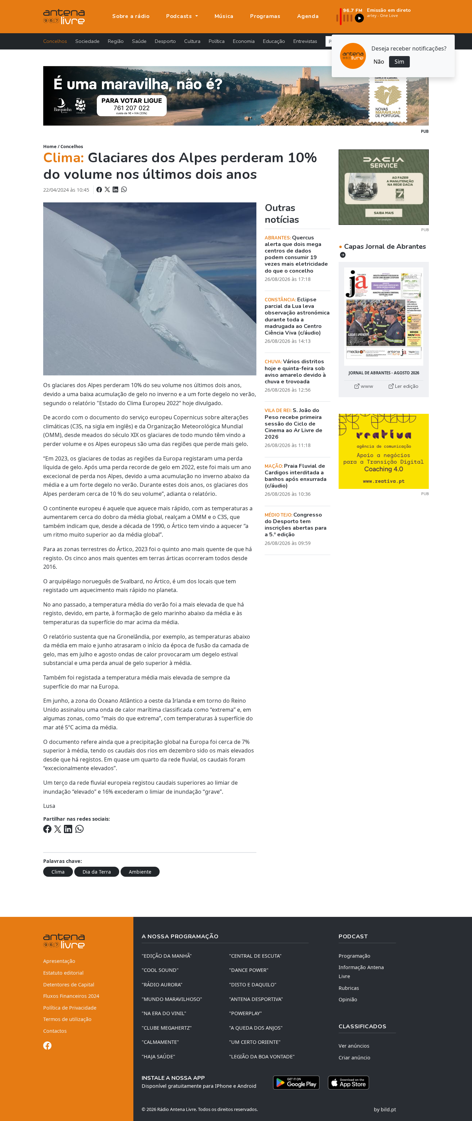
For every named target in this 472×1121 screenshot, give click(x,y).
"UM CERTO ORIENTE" (255, 1042)
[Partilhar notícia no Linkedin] (116, 189)
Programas (265, 16)
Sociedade (87, 41)
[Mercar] (384, 186)
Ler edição (406, 386)
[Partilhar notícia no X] (108, 189)
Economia (244, 41)
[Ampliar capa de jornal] (383, 316)
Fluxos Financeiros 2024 (71, 996)
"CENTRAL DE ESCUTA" (255, 956)
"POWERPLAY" (245, 1013)
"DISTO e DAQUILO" (252, 984)
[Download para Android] (296, 1083)
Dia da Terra (97, 871)
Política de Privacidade (69, 1007)
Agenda (308, 16)
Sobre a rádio (131, 16)
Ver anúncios (354, 1045)
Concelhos (55, 41)
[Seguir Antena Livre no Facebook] (47, 1046)
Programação (354, 956)
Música (224, 16)
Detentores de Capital (68, 984)
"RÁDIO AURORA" (162, 984)
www (366, 386)
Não (379, 61)
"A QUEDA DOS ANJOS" (256, 1027)
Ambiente (140, 871)
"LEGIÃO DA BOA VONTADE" (262, 1056)
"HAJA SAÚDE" (158, 1056)
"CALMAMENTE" (160, 1042)
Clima (58, 871)
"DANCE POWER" (248, 970)
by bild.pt (385, 1109)
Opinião (348, 999)
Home (50, 146)
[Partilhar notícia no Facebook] (99, 189)
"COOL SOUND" (160, 970)
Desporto (165, 41)
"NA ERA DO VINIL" (164, 1013)
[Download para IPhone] (348, 1083)
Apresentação (59, 961)
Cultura (192, 41)
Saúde (139, 41)
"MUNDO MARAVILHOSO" (172, 999)
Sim (399, 61)
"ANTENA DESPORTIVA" (256, 999)
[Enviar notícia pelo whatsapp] (123, 189)
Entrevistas (305, 41)
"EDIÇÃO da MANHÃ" (167, 956)
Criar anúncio (354, 1057)
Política (217, 41)
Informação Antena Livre (361, 971)
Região (116, 41)
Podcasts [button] (180, 16)
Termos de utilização (67, 1019)
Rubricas (349, 988)
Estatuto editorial (63, 972)
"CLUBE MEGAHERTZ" (167, 1027)
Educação (274, 41)
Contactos (55, 1031)
